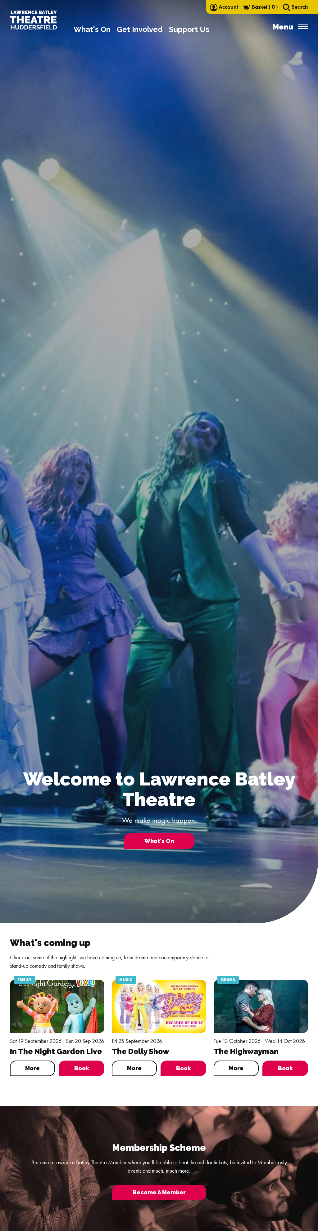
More (32, 1068)
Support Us (189, 29)
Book (81, 1068)
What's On (92, 29)
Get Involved (140, 29)
